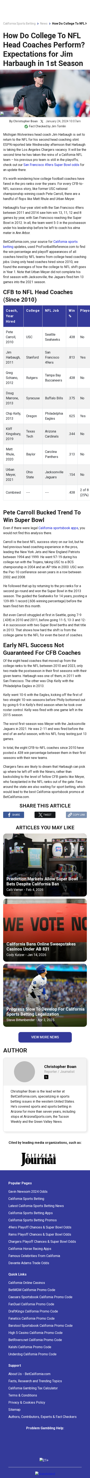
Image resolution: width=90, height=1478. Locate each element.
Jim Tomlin (58, 126)
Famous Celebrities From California (34, 1263)
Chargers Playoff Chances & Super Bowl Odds (42, 1249)
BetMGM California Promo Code (31, 1297)
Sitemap (14, 1417)
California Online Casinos (26, 1290)
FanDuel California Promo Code (31, 1312)
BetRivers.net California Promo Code (35, 1347)
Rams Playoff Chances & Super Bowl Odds (39, 1242)
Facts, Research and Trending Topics (35, 1388)
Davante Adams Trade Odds (28, 1270)
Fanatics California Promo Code (31, 1326)
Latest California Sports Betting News (36, 1213)
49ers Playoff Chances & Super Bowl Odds (39, 1235)
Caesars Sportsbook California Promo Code (40, 1304)
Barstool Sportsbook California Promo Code (40, 1333)
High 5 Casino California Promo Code (35, 1340)
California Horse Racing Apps (29, 1256)
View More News (45, 1037)
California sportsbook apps (58, 528)
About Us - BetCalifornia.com (29, 1381)
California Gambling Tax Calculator (33, 1396)
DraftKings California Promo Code (33, 1319)
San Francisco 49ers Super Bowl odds (51, 165)
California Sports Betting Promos (32, 1227)
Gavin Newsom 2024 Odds (28, 1199)
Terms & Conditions (22, 1403)
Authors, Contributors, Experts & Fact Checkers (42, 1424)
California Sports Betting (26, 1206)
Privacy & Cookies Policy (26, 1410)
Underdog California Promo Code (32, 1362)
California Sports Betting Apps (30, 1220)
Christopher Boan (25, 121)
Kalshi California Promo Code (29, 1354)
